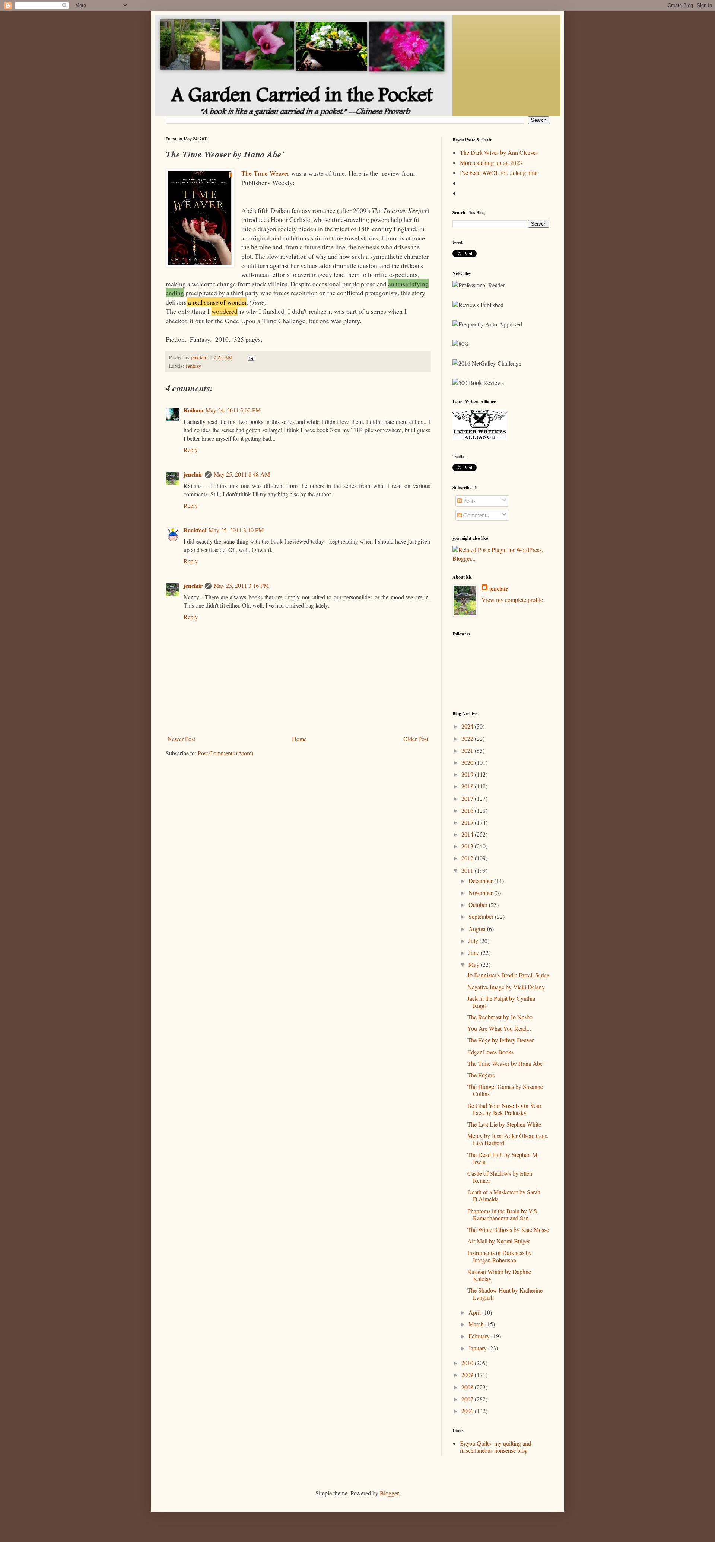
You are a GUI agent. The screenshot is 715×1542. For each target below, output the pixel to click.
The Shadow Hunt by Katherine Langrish (505, 1293)
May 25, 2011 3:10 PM (236, 530)
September (481, 916)
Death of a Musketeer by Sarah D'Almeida (503, 1195)
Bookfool (195, 530)
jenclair (193, 474)
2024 (468, 726)
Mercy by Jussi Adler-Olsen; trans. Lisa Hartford (508, 1139)
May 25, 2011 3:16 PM (241, 585)
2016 (468, 810)
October (478, 904)
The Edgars (481, 1075)
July (474, 940)
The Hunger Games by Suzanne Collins (505, 1090)
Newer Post (181, 739)
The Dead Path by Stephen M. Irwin (503, 1158)
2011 (468, 870)
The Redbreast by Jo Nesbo (500, 1017)
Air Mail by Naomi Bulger (498, 1241)
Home (299, 739)
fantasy (193, 365)
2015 (468, 822)
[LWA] (479, 438)
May (474, 964)
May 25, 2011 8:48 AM (242, 474)
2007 (468, 1399)
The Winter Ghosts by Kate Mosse (508, 1229)
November (481, 892)
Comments (475, 515)
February (479, 1336)
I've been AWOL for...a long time (498, 172)
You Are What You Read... (499, 1028)
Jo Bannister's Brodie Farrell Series (508, 975)
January (478, 1348)
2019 (468, 774)
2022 (468, 738)
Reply (191, 449)
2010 (468, 1363)
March (476, 1324)
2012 (468, 858)
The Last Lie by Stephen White (504, 1124)
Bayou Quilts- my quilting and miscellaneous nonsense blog (495, 1446)
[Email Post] (250, 357)
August (477, 929)
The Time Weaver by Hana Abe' (505, 1063)
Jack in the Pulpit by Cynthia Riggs (501, 1001)
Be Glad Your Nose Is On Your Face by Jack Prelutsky (504, 1109)
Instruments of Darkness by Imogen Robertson (499, 1256)
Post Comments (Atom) (225, 753)
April (475, 1312)
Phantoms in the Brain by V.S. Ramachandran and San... (502, 1214)
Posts (469, 500)
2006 (468, 1411)
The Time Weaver (265, 173)
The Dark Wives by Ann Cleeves (499, 152)
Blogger (389, 1493)
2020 (468, 762)
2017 (468, 798)
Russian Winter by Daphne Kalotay (499, 1275)
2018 (468, 786)
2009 (468, 1375)
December (481, 881)
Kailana (193, 410)
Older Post (415, 739)
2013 (468, 846)
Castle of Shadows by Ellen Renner (499, 1176)
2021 (468, 750)
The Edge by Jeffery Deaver (500, 1040)
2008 (468, 1387)
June (474, 952)
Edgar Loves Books (490, 1052)
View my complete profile (512, 599)
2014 (468, 834)
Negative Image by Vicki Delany (506, 987)
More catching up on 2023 (491, 162)
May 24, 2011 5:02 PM (233, 410)
